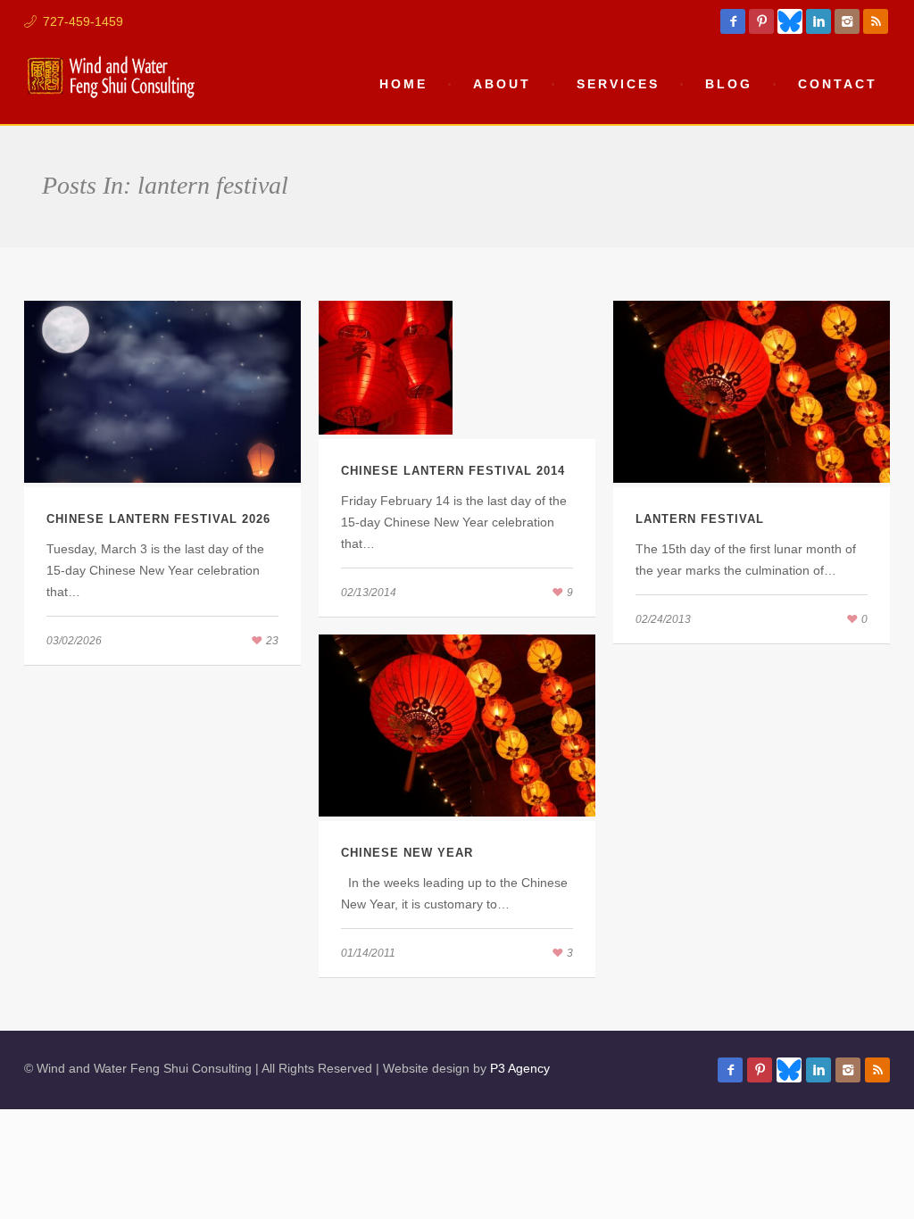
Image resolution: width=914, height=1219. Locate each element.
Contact (837, 84)
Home (403, 84)
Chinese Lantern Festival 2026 (158, 519)
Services (618, 84)
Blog (728, 84)
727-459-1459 (83, 21)
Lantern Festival (700, 519)
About (502, 84)
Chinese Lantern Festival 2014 (453, 470)
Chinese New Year (407, 852)
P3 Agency (520, 1068)
